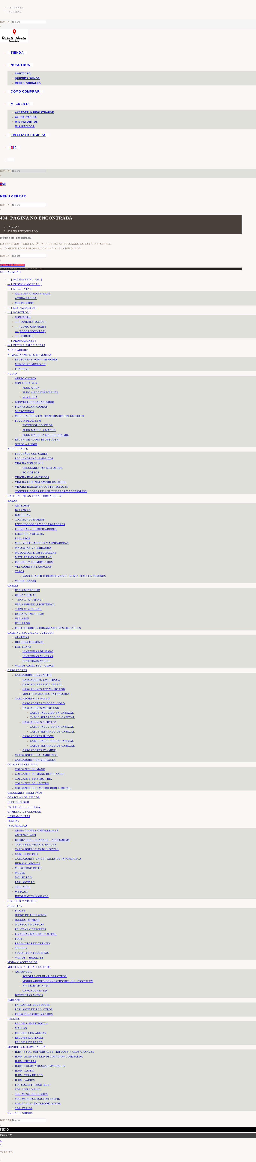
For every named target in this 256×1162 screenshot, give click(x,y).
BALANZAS (23, 510)
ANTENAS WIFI (25, 835)
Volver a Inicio (12, 265)
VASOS (19, 571)
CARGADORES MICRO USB (40, 708)
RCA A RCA (29, 397)
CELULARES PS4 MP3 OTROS (42, 467)
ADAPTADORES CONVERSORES (36, 830)
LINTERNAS (23, 646)
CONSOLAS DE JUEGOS (23, 797)
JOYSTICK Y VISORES (22, 901)
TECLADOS (22, 887)
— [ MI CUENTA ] (19, 289)
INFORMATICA (17, 825)
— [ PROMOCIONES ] (21, 340)
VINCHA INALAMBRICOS (32, 477)
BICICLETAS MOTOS (29, 995)
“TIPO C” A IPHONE (28, 609)
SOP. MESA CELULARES (31, 1094)
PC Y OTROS (30, 472)
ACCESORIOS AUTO (35, 986)
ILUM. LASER (24, 1070)
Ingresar (14, 11)
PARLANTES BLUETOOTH (32, 1004)
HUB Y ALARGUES (27, 863)
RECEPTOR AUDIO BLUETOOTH (37, 439)
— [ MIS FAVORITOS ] (22, 307)
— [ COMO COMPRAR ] (30, 326)
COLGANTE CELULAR (22, 764)
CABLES (13, 585)
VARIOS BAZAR (25, 581)
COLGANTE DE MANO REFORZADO (39, 774)
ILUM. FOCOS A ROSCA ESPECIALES (40, 1066)
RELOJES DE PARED (29, 1042)
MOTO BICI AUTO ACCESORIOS (29, 967)
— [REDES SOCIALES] (30, 331)
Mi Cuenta (15, 7)
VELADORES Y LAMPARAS (33, 566)
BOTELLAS (22, 515)
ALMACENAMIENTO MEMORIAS (29, 355)
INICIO (4, 1129)
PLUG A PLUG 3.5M (28, 420)
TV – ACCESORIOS (20, 1113)
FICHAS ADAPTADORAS (31, 406)
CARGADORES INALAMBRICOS (36, 755)
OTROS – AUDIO (26, 444)
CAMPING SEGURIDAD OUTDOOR (30, 632)
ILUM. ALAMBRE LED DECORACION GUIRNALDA (49, 1056)
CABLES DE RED (26, 854)
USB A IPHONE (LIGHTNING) (35, 604)
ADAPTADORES (18, 350)
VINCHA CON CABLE (29, 463)
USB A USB (22, 623)
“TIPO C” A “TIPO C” (29, 599)
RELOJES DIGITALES (29, 1037)
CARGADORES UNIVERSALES (35, 760)
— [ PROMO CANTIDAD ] (24, 284)
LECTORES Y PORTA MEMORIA (36, 359)
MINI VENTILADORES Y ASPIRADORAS (42, 543)
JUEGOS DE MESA (27, 920)
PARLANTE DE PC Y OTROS (34, 1009)
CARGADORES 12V (35, 990)
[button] (1, 1159)
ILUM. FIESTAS (25, 1061)
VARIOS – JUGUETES (29, 957)
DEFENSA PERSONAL (29, 642)
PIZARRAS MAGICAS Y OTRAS (36, 934)
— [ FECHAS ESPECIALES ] (26, 345)
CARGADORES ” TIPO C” (39, 722)
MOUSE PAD (23, 877)
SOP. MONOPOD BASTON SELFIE (37, 1098)
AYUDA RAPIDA (26, 298)
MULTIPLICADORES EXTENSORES (46, 694)
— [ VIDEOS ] (24, 336)
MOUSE (20, 872)
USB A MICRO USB (27, 590)
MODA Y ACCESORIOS (22, 962)
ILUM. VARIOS (25, 1080)
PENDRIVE (22, 369)
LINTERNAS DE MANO (37, 651)
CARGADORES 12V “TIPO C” (41, 680)
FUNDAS (13, 821)
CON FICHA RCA (26, 383)
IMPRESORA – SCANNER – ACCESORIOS (42, 840)
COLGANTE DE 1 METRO (32, 783)
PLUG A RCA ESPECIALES (40, 392)
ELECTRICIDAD (18, 802)
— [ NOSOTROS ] (19, 312)
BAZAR (12, 500)
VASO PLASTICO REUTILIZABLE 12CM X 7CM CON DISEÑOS (64, 576)
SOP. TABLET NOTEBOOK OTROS (38, 1103)
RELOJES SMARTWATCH (31, 1023)
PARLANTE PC (25, 882)
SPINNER (21, 948)
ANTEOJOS (22, 505)
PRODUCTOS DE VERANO (32, 943)
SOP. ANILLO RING (28, 1089)
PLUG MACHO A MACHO (39, 430)
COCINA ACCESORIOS (30, 519)
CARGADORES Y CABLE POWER (37, 849)
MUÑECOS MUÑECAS (29, 924)
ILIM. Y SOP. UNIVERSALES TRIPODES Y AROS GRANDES (54, 1051)
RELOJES (13, 1018)
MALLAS (21, 1028)
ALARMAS (22, 637)
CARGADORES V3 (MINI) (39, 750)
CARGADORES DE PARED (32, 698)
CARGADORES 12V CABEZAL (42, 684)
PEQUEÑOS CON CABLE (31, 453)
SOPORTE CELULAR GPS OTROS (44, 976)
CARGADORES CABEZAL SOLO (43, 703)
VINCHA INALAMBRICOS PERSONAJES (41, 486)
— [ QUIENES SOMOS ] (30, 321)
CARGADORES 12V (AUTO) (33, 675)
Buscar (5, 22)
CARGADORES (17, 670)
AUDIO (12, 373)
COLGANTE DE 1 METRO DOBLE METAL (43, 788)
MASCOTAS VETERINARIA (33, 548)
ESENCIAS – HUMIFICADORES (36, 529)
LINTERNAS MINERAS (37, 656)
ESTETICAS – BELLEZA (23, 807)
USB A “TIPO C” (25, 595)
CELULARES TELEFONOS (25, 792)
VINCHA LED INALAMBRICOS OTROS (40, 482)
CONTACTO (23, 317)
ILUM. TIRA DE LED (29, 1075)
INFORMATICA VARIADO (32, 896)
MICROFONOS (24, 411)
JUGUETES (14, 906)
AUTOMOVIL (24, 971)
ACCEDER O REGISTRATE (32, 293)
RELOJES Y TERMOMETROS (34, 562)
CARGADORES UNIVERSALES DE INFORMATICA (48, 858)
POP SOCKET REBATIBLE (32, 1084)
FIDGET (20, 910)
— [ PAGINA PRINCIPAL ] (24, 279)
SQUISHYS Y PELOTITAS (32, 952)
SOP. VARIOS (23, 1108)
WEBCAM (21, 891)
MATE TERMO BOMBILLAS (33, 557)
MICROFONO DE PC (28, 868)
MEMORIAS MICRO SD (30, 364)
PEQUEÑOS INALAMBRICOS (34, 458)
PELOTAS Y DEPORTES (30, 929)
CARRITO (6, 1135)
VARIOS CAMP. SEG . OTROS (34, 665)
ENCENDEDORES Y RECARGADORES (40, 524)
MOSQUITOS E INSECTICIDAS (35, 552)
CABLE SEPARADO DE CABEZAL (52, 717)
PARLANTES (15, 1000)
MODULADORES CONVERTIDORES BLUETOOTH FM (57, 981)
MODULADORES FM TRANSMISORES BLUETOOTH (49, 416)
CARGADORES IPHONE (38, 736)
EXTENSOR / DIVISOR (37, 425)
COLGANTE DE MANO (30, 769)
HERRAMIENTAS (18, 816)
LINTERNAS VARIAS (36, 661)
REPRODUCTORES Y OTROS (34, 1014)
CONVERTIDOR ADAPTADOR (34, 402)
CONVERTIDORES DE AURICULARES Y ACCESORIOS (51, 491)
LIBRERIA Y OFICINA (29, 533)
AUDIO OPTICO (25, 378)
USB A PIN (22, 618)
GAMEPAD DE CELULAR (24, 811)
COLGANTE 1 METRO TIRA (33, 778)
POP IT (19, 938)
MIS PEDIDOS (24, 303)
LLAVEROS (22, 538)
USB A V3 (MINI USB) (29, 614)
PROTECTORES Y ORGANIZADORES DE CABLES (48, 628)
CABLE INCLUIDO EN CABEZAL (52, 712)
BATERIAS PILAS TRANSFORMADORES (34, 496)
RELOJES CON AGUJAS (30, 1033)
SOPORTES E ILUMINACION (26, 1047)
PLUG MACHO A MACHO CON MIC (45, 435)
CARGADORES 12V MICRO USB (43, 689)
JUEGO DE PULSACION (30, 915)
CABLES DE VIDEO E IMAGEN (36, 844)
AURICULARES (17, 449)
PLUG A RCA (31, 387)
